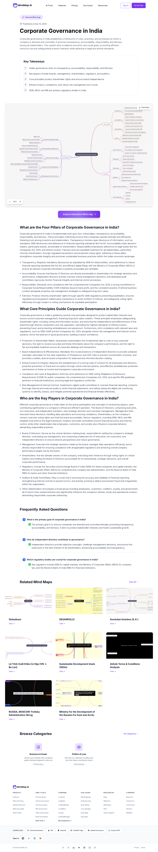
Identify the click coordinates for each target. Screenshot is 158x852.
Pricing (74, 5)
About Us (129, 797)
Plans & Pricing (18, 801)
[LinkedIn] (73, 847)
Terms (143, 847)
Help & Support (109, 813)
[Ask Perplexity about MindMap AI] (34, 838)
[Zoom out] (10, 201)
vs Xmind (61, 797)
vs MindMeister (63, 805)
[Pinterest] (84, 847)
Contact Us (130, 801)
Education (84, 817)
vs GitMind (62, 809)
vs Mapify (61, 801)
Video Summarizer (42, 813)
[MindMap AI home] (21, 787)
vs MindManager (64, 817)
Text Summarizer (42, 805)
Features (62, 5)
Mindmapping (86, 797)
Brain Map (84, 813)
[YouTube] (79, 847)
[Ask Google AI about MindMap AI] (28, 838)
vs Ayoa (61, 813)
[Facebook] (63, 847)
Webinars (107, 801)
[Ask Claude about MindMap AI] (40, 838)
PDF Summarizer (41, 809)
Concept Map (86, 809)
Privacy (136, 847)
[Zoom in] (20, 201)
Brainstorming (86, 801)
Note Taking (85, 805)
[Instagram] (89, 847)
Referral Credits (18, 809)
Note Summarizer (42, 817)
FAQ (105, 809)
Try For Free (138, 5)
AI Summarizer (41, 797)
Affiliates (129, 813)
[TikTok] (95, 847)
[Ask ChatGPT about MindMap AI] (23, 838)
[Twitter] (68, 847)
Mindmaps (107, 805)
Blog (105, 797)
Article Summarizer (42, 801)
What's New (17, 813)
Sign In (125, 5)
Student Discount (19, 805)
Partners (129, 809)
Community (130, 805)
